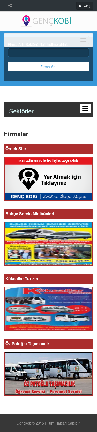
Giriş (87, 5)
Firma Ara (48, 66)
